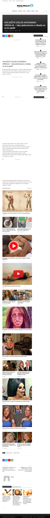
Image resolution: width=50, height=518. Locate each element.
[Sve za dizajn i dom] (25, 5)
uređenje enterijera (16, 452)
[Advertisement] (17, 49)
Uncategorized (8, 13)
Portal (38, 57)
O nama (14, 0)
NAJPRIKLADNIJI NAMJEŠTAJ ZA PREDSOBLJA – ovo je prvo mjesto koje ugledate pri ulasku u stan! (9, 469)
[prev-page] (3, 507)
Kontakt (10, 0)
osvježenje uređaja (9, 452)
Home (3, 13)
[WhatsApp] (12, 36)
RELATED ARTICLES (7, 486)
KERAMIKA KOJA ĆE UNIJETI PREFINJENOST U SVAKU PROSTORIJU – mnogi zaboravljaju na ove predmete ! (25, 469)
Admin (6, 30)
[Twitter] (6, 36)
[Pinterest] (9, 36)
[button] (46, 11)
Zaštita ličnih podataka (19, 0)
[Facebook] (3, 36)
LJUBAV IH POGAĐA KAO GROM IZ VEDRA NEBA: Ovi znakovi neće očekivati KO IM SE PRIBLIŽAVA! (6, 499)
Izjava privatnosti (5, 0)
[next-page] (5, 507)
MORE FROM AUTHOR (16, 486)
